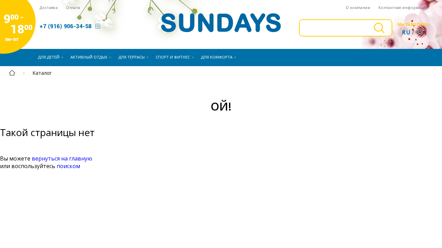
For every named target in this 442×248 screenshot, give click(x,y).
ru (406, 32)
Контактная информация (403, 7)
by (420, 32)
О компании (358, 7)
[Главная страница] (12, 74)
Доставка (49, 7)
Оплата (73, 7)
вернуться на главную (62, 158)
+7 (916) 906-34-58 (66, 26)
